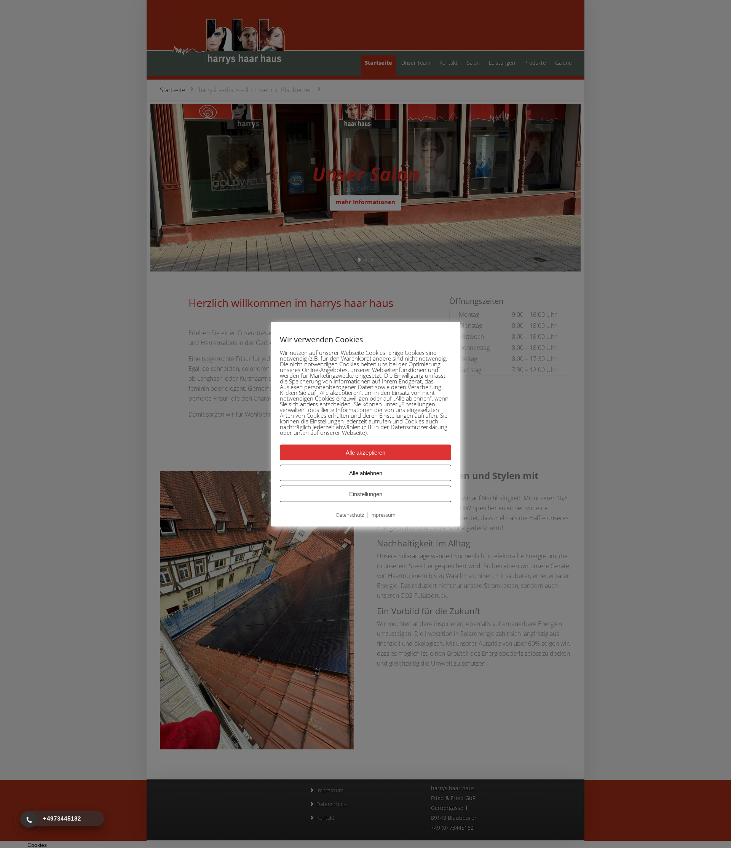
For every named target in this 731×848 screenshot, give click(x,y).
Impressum (382, 514)
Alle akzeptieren (365, 452)
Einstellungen (365, 493)
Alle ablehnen (365, 473)
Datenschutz (350, 514)
